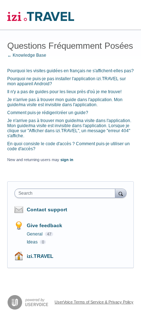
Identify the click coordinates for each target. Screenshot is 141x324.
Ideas (33, 242)
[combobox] (66, 193)
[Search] (121, 193)
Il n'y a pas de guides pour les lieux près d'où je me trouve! (64, 91)
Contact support (47, 209)
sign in (66, 159)
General (35, 234)
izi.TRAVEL (40, 256)
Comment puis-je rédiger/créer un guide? (47, 112)
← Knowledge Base (26, 55)
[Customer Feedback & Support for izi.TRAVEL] (40, 15)
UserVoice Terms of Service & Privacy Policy (94, 302)
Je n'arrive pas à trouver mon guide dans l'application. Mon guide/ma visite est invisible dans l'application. (65, 102)
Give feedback (44, 225)
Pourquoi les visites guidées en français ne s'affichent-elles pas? (70, 70)
